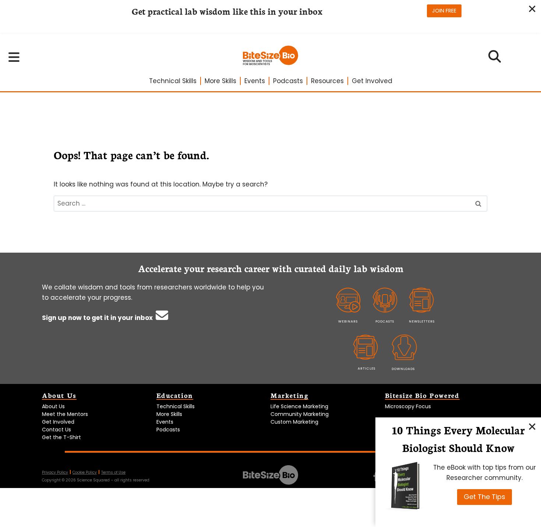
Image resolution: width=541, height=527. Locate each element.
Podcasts (288, 80)
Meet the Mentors (65, 414)
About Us (53, 406)
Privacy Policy (55, 472)
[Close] (532, 426)
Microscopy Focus (408, 406)
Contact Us (56, 429)
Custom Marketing (294, 421)
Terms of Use (113, 472)
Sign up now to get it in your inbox (98, 317)
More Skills (220, 80)
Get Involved (372, 80)
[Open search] (495, 58)
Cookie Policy (85, 472)
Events (254, 80)
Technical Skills (173, 80)
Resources (327, 80)
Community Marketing (299, 414)
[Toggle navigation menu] (14, 57)
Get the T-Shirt (61, 437)
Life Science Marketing (299, 406)
